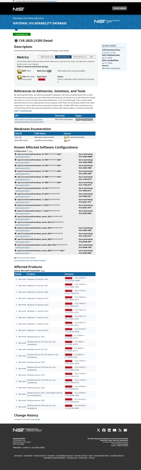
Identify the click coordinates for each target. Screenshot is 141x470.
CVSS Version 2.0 (79, 57)
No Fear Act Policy (81, 455)
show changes (35, 419)
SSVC (92, 57)
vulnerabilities (21, 34)
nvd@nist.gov (26, 110)
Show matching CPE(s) (22, 157)
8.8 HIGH (41, 79)
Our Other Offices (38, 447)
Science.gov (83, 458)
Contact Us (26, 447)
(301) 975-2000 (18, 444)
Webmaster (17, 447)
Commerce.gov (72, 458)
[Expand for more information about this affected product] (16, 279)
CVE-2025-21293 (109, 52)
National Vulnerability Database (40, 23)
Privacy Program (40, 455)
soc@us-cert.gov (122, 444)
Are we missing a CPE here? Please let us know (29, 260)
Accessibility (28, 455)
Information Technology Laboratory (28, 18)
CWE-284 (18, 137)
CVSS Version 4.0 (46, 57)
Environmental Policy (101, 455)
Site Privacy (18, 455)
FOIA (90, 455)
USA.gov (92, 458)
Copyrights (51, 455)
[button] (119, 8)
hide (30, 151)
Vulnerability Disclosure (64, 455)
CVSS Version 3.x (63, 57)
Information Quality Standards (54, 458)
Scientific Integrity (116, 455)
